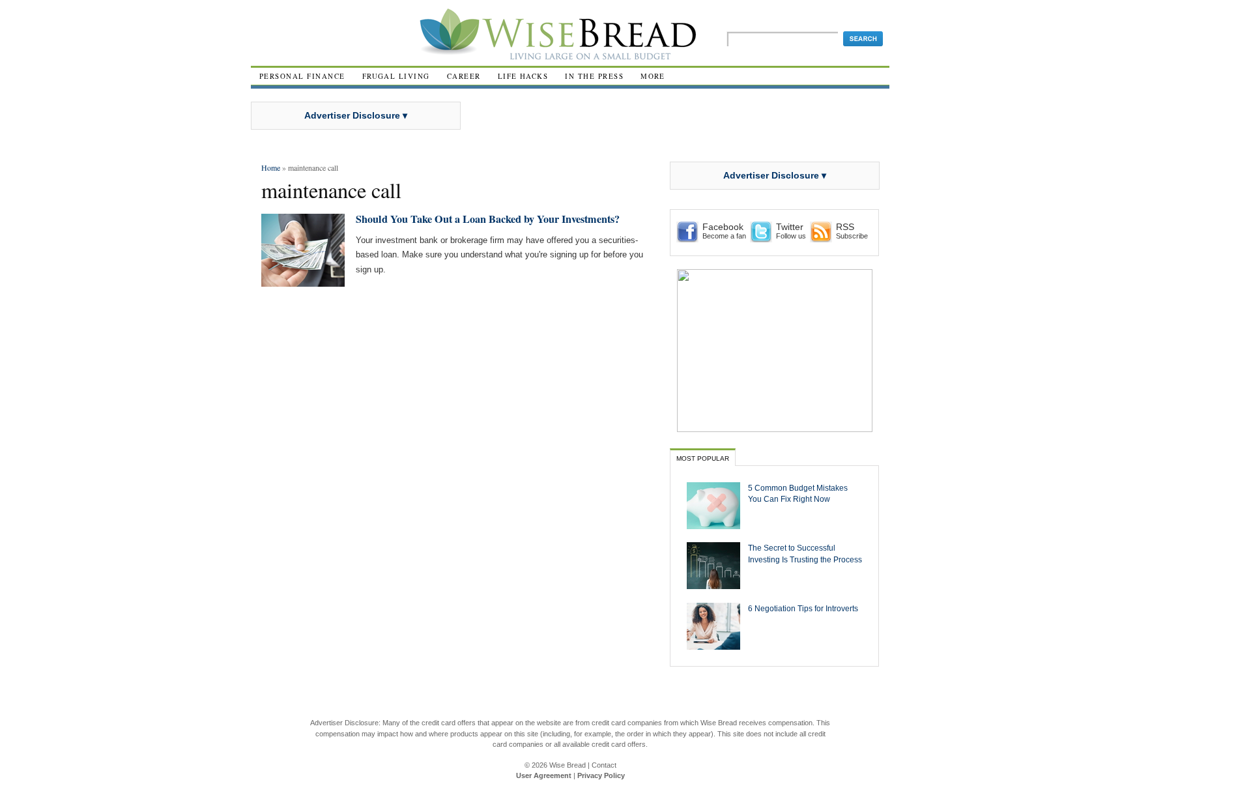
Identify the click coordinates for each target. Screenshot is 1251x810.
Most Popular (702, 458)
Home (270, 167)
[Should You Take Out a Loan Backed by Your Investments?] (303, 281)
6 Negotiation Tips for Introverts (803, 608)
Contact (604, 765)
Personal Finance (302, 76)
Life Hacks (523, 76)
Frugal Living (396, 76)
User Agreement (543, 775)
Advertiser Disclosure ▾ (355, 115)
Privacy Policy (601, 775)
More (652, 76)
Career (464, 76)
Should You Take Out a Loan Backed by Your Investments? (488, 219)
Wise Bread (567, 765)
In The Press (594, 76)
